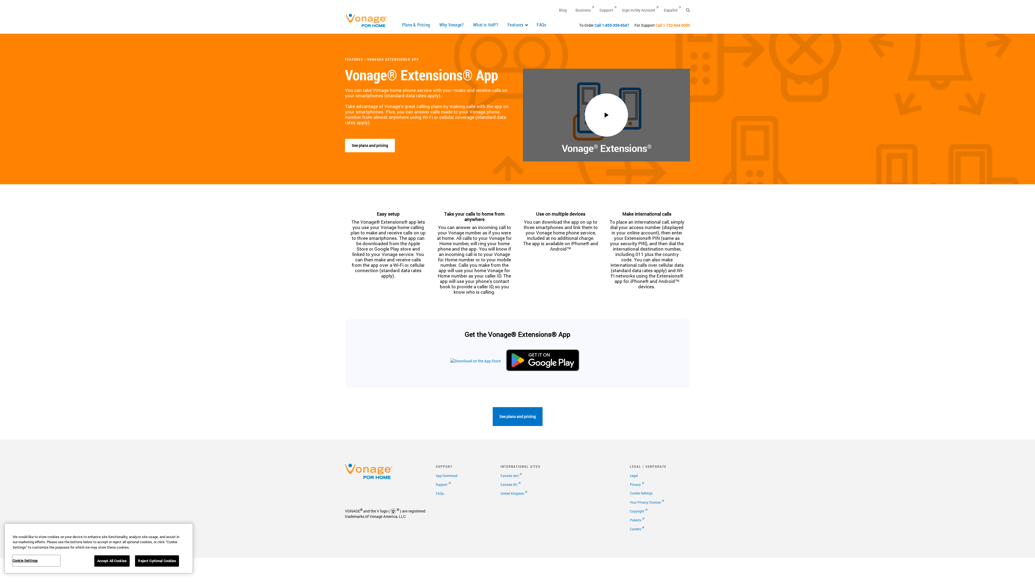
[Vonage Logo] (368, 26)
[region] (98, 548)
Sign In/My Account (638, 10)
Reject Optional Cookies (157, 560)
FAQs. (440, 493)
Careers (635, 529)
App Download (446, 475)
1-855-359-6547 (615, 25)
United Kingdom (512, 493)
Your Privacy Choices (645, 502)
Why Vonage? (451, 24)
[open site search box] (688, 10)
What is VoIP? (485, 24)
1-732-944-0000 (676, 25)
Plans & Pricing (416, 24)
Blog (563, 10)
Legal (634, 475)
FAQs (541, 24)
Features (515, 24)
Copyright (637, 511)
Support (606, 10)
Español (671, 10)
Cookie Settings (641, 493)
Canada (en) (510, 475)
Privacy (635, 484)
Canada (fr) (509, 484)
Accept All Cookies (112, 560)
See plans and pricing (370, 145)
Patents (635, 520)
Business (583, 10)
